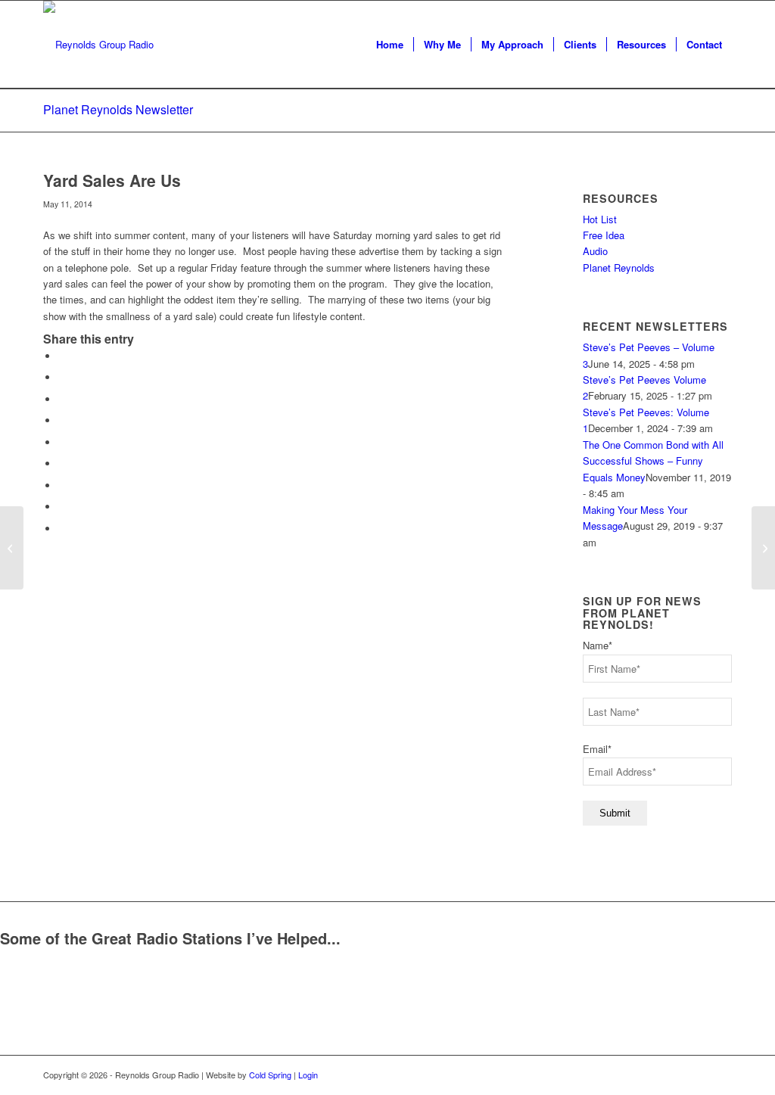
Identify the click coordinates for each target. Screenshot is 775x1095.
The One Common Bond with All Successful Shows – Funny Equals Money (653, 460)
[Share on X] (62, 377)
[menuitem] (389, 45)
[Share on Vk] (62, 485)
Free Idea (603, 235)
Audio (595, 251)
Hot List (600, 219)
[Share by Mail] (62, 528)
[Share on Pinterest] (62, 420)
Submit (614, 813)
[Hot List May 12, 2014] (11, 547)
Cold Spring (270, 1075)
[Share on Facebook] (62, 356)
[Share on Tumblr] (62, 463)
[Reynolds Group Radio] (98, 45)
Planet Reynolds (619, 267)
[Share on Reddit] (62, 506)
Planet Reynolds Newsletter (118, 109)
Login (308, 1075)
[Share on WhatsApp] (62, 399)
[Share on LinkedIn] (62, 442)
